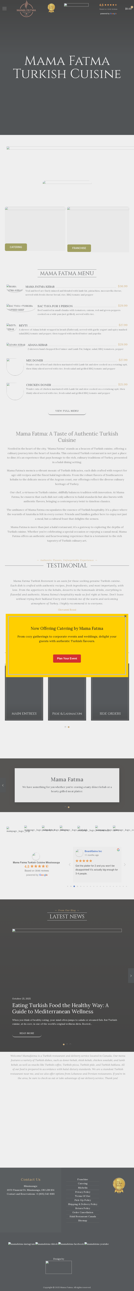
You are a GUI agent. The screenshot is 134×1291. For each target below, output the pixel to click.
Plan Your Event (67, 658)
